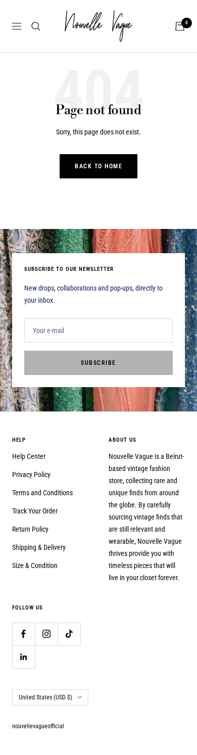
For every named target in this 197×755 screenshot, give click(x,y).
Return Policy (30, 529)
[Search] (35, 26)
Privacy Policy (31, 474)
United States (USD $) (45, 697)
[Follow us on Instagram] (46, 634)
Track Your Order (35, 511)
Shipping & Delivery (39, 547)
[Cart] (180, 26)
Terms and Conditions (42, 493)
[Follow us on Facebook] (23, 634)
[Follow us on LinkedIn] (23, 656)
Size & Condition (35, 565)
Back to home (98, 166)
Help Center (28, 456)
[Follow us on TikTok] (69, 634)
